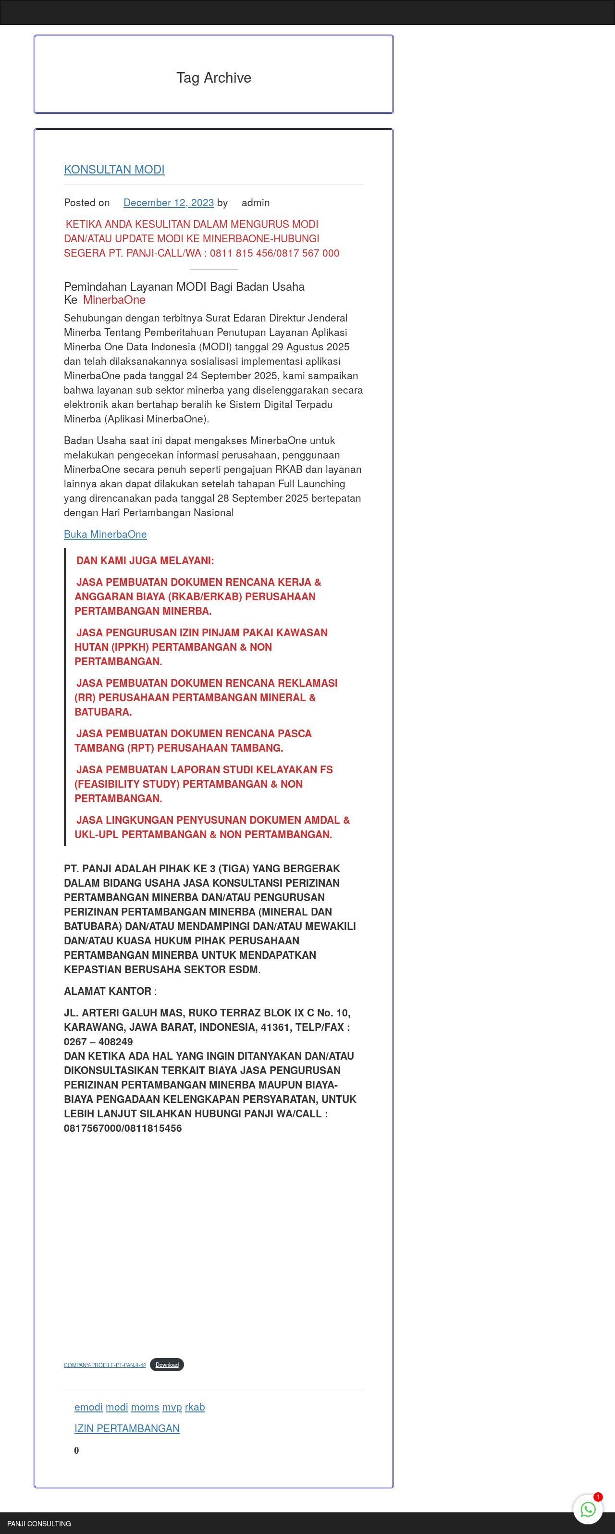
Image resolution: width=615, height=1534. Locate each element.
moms (145, 1406)
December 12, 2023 (168, 202)
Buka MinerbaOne (105, 533)
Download (167, 1364)
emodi (88, 1406)
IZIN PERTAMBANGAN (127, 1428)
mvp (172, 1406)
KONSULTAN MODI (114, 168)
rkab (195, 1406)
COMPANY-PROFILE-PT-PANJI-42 (105, 1364)
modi (117, 1406)
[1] (588, 1514)
